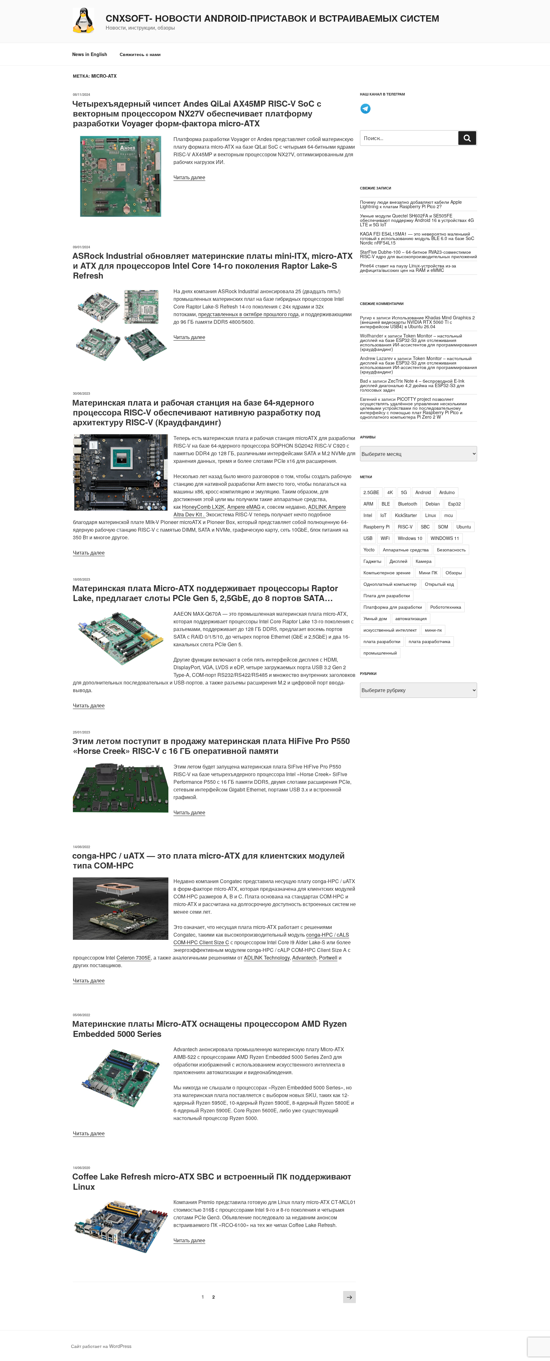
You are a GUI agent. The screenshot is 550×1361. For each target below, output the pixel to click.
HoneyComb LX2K (203, 506)
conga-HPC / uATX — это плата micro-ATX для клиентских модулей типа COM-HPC (208, 860)
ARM (368, 503)
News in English (89, 54)
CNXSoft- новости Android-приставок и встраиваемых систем (272, 18)
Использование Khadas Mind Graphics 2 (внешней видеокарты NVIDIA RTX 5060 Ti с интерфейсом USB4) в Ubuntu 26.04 (417, 322)
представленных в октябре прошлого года (248, 314)
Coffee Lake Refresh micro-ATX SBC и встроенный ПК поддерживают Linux (211, 1181)
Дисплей (398, 561)
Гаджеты (372, 561)
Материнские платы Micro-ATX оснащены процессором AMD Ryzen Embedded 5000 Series (209, 1028)
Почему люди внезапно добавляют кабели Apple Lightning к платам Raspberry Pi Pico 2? (411, 204)
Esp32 (454, 503)
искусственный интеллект (390, 630)
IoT (383, 515)
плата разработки (381, 641)
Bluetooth (407, 503)
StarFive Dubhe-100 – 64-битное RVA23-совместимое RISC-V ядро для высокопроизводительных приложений (418, 254)
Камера (424, 561)
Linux (430, 515)
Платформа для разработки (392, 607)
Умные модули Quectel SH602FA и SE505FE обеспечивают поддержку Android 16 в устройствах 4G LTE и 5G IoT (417, 220)
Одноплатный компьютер (390, 584)
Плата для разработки (386, 595)
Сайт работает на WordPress (101, 1346)
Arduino (447, 492)
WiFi (385, 538)
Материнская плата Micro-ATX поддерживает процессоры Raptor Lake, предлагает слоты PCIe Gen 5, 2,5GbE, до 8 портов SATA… (205, 593)
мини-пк (433, 630)
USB (367, 538)
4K (390, 492)
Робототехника (445, 607)
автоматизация (411, 618)
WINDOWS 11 (445, 538)
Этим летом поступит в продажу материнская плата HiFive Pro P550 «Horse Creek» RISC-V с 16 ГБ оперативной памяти (211, 745)
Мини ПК (428, 572)
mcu (448, 515)
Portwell (328, 957)
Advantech (304, 957)
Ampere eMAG (243, 506)
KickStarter (406, 515)
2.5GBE (371, 492)
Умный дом (375, 618)
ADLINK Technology (267, 957)
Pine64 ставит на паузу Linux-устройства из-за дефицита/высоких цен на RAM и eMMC (408, 267)
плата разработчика (429, 641)
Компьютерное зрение (387, 572)
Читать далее (189, 177)
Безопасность (451, 549)
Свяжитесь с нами (140, 54)
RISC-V (405, 526)
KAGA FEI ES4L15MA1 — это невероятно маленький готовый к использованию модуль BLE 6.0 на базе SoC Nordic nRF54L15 (417, 238)
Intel (367, 515)
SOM (443, 526)
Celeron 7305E (133, 957)
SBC (425, 526)
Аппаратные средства (406, 549)
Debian (433, 503)
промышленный (380, 652)
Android (423, 492)
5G (404, 492)
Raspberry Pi (376, 526)
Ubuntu (463, 526)
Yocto (369, 549)
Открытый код (439, 584)
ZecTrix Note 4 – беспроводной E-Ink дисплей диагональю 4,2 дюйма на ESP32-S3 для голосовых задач (412, 385)
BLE (386, 503)
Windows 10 (410, 538)
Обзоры (454, 572)
